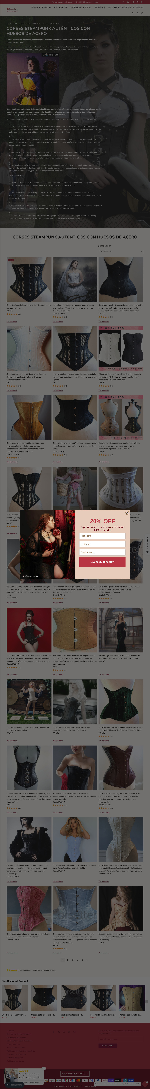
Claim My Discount (102, 561)
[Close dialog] (127, 513)
